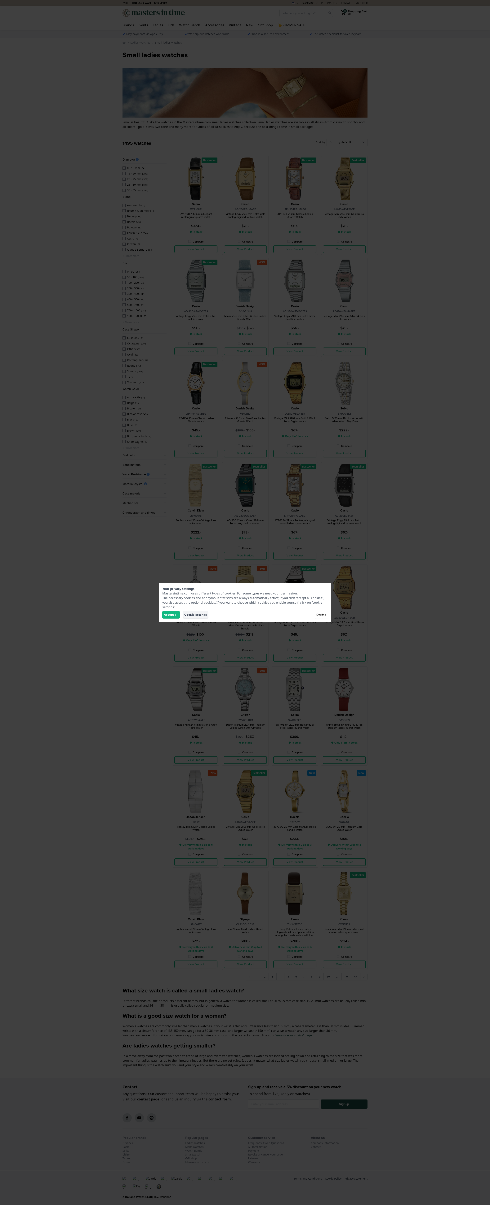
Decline (321, 615)
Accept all (171, 614)
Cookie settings (195, 614)
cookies (230, 593)
